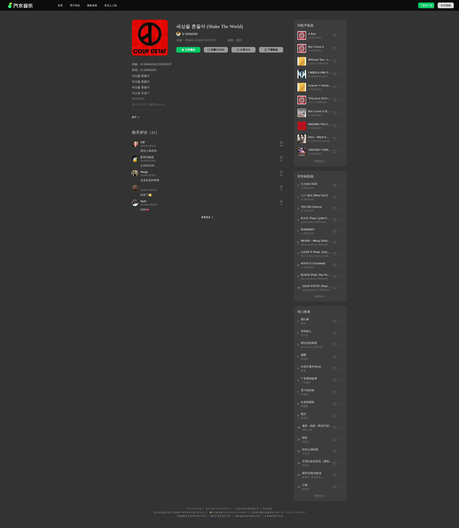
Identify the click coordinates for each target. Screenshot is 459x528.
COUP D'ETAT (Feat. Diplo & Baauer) (317, 286)
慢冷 (303, 414)
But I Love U (316, 46)
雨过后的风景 (309, 343)
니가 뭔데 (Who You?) (314, 195)
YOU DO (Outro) (311, 207)
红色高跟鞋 (307, 402)
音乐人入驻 (110, 5)
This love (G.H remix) (319, 98)
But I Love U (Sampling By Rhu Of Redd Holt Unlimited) (319, 111)
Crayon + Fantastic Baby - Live (319, 85)
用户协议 (75, 5)
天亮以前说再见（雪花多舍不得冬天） (317, 461)
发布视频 (446, 5)
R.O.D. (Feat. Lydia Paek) (315, 218)
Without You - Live (319, 59)
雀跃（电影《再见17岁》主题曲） (317, 425)
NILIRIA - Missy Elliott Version (315, 240)
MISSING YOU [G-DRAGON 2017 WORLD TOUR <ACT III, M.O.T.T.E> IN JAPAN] (319, 124)
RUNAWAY (307, 229)
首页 (60, 5)
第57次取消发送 (311, 473)
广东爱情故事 (309, 378)
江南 (304, 485)
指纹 (304, 437)
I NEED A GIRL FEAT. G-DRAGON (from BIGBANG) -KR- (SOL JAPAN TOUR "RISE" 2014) (319, 72)
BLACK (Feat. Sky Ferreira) (315, 274)
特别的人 (306, 331)
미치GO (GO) (309, 184)
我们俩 (305, 319)
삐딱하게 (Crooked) (313, 263)
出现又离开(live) (311, 366)
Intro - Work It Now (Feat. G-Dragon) (319, 137)
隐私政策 (92, 5)
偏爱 (303, 354)
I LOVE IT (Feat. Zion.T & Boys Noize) (315, 252)
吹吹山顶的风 (310, 449)
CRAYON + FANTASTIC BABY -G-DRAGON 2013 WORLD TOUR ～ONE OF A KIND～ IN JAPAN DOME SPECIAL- (319, 149)
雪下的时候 (307, 390)
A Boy (312, 33)
